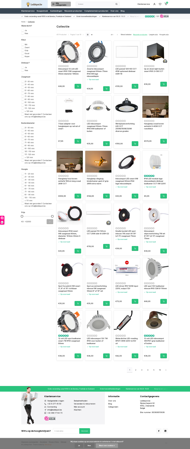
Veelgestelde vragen (55, 401)
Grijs (26, 50)
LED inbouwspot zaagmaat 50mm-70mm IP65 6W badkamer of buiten (97, 127)
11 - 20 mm (29, 174)
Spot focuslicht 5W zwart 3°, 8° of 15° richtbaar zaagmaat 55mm (69, 288)
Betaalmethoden (80, 401)
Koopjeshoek (42, 11)
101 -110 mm (30, 105)
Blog (122, 11)
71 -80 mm (29, 96)
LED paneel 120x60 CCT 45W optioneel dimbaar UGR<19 (126, 71)
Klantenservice (144, 4)
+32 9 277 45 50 (54, 404)
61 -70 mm (29, 93)
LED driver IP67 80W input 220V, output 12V (126, 287)
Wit (26, 44)
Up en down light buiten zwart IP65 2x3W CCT (154, 70)
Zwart (27, 47)
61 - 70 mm (29, 189)
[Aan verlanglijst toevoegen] (79, 44)
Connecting (52, 407)
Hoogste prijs (164, 34)
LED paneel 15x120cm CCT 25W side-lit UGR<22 (98, 232)
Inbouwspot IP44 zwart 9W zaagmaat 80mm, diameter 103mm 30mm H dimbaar (69, 235)
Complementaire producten (96, 11)
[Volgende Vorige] (166, 370)
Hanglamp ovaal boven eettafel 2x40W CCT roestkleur (154, 126)
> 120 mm (29, 111)
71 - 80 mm (29, 192)
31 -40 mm (29, 84)
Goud (27, 53)
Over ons (114, 11)
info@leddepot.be (54, 410)
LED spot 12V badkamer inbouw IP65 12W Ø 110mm (155, 287)
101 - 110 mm (30, 197)
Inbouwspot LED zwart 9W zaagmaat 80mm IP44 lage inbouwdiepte (126, 181)
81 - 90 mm (29, 194)
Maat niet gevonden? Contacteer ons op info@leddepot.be (38, 115)
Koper (27, 56)
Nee (26, 33)
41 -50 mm (29, 87)
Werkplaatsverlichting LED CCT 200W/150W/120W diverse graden (125, 127)
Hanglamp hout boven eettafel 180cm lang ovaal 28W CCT (69, 181)
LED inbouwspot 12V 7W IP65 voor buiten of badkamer (97, 340)
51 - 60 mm (29, 186)
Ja (26, 30)
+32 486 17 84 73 (54, 413)
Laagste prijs (153, 34)
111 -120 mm (30, 108)
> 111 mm (28, 200)
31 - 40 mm (29, 180)
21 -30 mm (29, 81)
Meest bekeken (126, 34)
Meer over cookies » (107, 445)
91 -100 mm (29, 102)
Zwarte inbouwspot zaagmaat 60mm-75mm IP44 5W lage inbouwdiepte (97, 72)
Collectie (31, 22)
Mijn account (79, 407)
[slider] (22, 216)
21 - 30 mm (29, 177)
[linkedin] (165, 431)
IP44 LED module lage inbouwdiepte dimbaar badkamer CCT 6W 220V (155, 181)
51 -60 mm (29, 90)
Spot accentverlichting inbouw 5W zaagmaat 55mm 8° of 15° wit (97, 288)
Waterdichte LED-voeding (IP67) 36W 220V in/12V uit (126, 340)
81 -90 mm (29, 99)
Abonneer (84, 431)
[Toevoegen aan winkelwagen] (78, 86)
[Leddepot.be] (34, 4)
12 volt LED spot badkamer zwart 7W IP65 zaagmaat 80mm (69, 340)
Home (23, 22)
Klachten (77, 410)
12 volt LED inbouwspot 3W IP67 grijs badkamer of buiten (154, 340)
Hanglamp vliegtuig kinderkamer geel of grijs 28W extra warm (98, 181)
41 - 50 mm (29, 183)
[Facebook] (159, 431)
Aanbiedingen (56, 11)
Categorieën (113, 407)
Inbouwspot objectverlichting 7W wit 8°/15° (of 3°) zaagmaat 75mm (154, 235)
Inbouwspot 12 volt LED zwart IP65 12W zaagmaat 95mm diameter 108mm (69, 71)
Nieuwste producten (73, 11)
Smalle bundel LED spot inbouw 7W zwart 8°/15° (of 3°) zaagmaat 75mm (125, 233)
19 (160, 370)
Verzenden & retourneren (84, 404)
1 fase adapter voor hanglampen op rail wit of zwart (69, 126)
